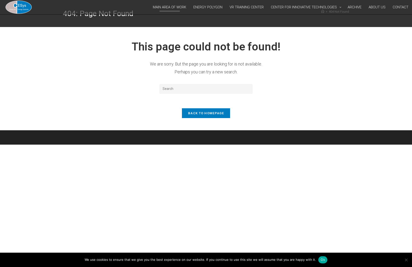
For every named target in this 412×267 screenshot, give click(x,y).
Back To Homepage (206, 113)
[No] (406, 259)
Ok (323, 260)
